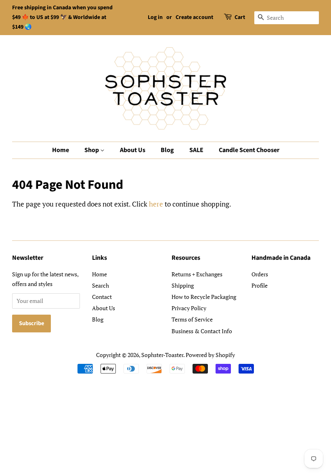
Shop (92, 150)
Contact (102, 297)
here (156, 204)
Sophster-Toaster (162, 355)
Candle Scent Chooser (249, 150)
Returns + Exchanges (197, 274)
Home (60, 150)
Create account (194, 17)
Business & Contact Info (202, 331)
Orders (259, 274)
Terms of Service (192, 319)
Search (100, 285)
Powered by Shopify (210, 355)
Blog (167, 150)
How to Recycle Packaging (204, 297)
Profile (259, 285)
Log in (155, 17)
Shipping (183, 285)
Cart (240, 17)
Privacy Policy (189, 308)
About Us (132, 150)
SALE (196, 150)
